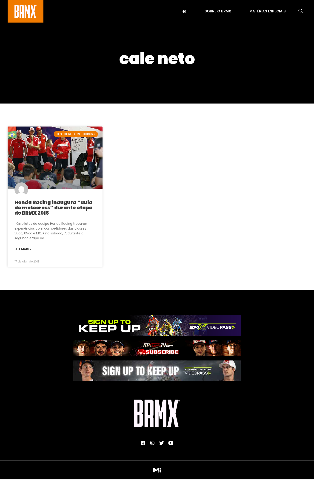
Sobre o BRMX (218, 12)
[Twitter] (161, 443)
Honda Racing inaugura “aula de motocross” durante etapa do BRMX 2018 (53, 207)
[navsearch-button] (300, 11)
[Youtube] (170, 443)
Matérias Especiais (267, 12)
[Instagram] (152, 443)
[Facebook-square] (143, 443)
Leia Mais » (22, 249)
